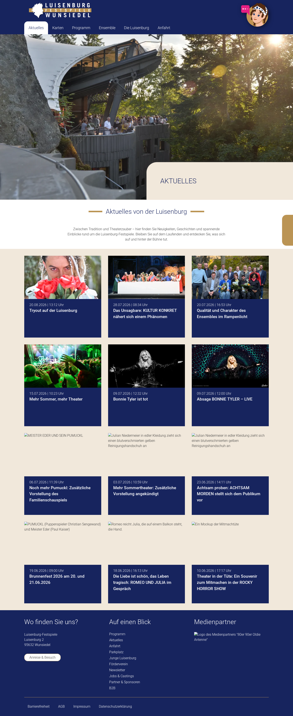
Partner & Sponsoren (124, 682)
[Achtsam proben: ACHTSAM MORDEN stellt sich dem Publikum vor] (230, 474)
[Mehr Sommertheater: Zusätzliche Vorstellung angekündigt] (146, 474)
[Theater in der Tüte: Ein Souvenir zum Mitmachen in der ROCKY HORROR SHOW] (230, 563)
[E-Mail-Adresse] (76, 676)
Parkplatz (116, 652)
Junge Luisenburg (122, 658)
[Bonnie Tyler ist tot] (146, 385)
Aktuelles (116, 640)
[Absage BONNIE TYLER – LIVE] (230, 385)
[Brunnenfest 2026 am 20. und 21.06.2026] (62, 563)
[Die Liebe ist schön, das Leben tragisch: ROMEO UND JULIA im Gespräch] (146, 563)
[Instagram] (51, 676)
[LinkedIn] (64, 676)
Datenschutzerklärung (115, 706)
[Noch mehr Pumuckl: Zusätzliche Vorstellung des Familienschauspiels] (62, 474)
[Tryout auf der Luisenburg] (62, 297)
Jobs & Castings (121, 676)
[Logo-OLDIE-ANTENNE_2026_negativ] (231, 637)
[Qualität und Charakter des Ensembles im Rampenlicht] (230, 297)
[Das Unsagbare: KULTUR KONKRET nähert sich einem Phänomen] (146, 297)
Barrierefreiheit (39, 706)
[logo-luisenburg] (60, 10)
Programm (117, 634)
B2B (112, 688)
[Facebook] (27, 676)
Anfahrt (114, 646)
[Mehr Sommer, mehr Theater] (62, 385)
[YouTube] (39, 676)
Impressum (81, 706)
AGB (61, 706)
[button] (66, 27)
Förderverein (118, 664)
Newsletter (117, 670)
